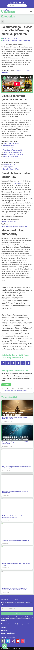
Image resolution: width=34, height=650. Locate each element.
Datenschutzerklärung (8, 633)
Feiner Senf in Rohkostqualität (12, 150)
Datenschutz (4, 620)
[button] (31, 11)
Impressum (4, 630)
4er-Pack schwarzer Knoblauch (13, 154)
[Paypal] (11, 2)
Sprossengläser (8, 167)
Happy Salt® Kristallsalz (11, 143)
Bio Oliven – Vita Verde (10, 157)
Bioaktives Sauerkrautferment (12, 159)
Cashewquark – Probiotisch (12, 152)
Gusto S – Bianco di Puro (11, 169)
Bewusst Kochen (17, 41)
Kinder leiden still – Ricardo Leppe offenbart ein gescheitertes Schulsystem (14, 516)
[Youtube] (20, 2)
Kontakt (3, 628)
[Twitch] (17, 2)
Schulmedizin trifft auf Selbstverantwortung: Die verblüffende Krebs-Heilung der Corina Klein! (14, 589)
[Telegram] (14, 2)
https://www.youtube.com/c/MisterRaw (14, 226)
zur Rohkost (17, 183)
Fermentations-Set (9, 164)
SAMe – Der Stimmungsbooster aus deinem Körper (15, 540)
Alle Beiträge (7, 41)
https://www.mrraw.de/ (8, 222)
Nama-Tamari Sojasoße (10, 148)
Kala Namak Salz (8, 146)
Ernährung (26, 41)
